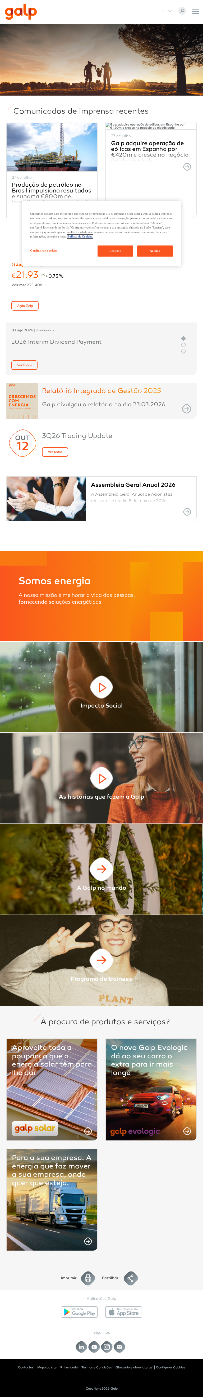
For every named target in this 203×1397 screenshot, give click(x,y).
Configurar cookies (43, 250)
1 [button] (183, 338)
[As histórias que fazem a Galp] (101, 778)
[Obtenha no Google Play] (79, 1312)
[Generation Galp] (101, 960)
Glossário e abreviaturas (134, 1367)
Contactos (26, 1367)
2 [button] (183, 345)
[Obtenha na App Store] (124, 1312)
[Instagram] (106, 1347)
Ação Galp (25, 306)
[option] (52, 170)
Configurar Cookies (170, 1367)
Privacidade (69, 1367)
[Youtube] (94, 1347)
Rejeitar (115, 250)
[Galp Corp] (21, 12)
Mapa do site (47, 1367)
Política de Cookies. (80, 236)
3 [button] (183, 351)
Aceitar (155, 250)
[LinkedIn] (81, 1347)
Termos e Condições (96, 1367)
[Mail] (119, 1347)
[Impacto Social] (101, 687)
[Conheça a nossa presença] (101, 869)
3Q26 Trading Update (77, 436)
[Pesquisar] (182, 11)
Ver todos (24, 365)
